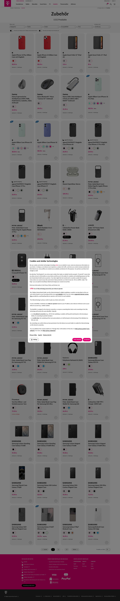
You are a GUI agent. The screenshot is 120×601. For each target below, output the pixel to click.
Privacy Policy (33, 335)
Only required (77, 339)
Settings (35, 339)
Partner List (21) (47, 335)
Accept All (86, 339)
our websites (59, 294)
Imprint (40, 335)
